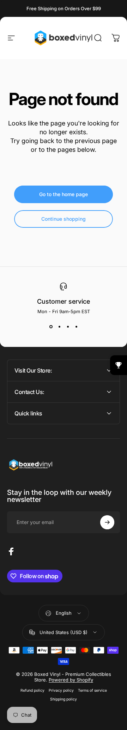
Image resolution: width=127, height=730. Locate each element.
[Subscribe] (107, 522)
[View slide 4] (76, 327)
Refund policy (32, 690)
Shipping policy (63, 699)
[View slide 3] (68, 327)
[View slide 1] (51, 327)
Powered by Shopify (71, 680)
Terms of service (92, 690)
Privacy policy (61, 690)
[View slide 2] (59, 327)
